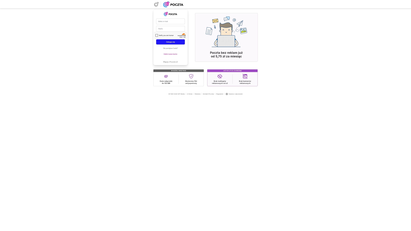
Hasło (160, 29)
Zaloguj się (170, 42)
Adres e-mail (163, 21)
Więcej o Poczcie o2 (170, 62)
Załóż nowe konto (170, 54)
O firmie (189, 94)
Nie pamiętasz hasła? (170, 48)
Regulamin (219, 94)
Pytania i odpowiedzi (236, 94)
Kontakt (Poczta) (208, 94)
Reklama (197, 94)
